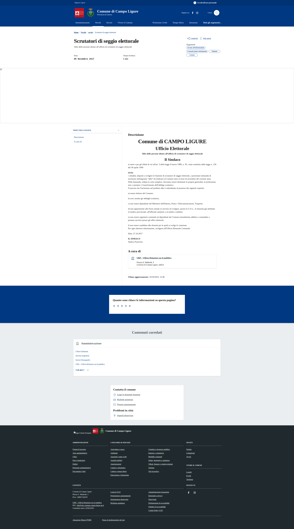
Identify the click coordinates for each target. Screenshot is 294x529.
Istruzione (193, 22)
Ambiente (114, 453)
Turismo (151, 468)
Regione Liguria (80, 3)
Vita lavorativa (153, 471)
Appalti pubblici (116, 460)
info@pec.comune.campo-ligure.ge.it (90, 505)
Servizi (109, 22)
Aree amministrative (80, 453)
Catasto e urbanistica (117, 468)
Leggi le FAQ (115, 492)
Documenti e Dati (79, 471)
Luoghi (189, 472)
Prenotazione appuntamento (120, 496)
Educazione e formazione (119, 475)
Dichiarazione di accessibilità (158, 503)
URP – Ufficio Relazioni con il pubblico (154, 258)
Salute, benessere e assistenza (159, 460)
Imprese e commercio (156, 453)
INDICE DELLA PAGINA (82, 130)
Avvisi (188, 457)
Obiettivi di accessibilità (157, 507)
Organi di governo (79, 449)
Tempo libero (178, 22)
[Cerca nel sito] (216, 12)
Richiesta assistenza (117, 503)
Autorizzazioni (115, 464)
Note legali (152, 499)
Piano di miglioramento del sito (113, 520)
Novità (98, 22)
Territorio (189, 479)
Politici (75, 464)
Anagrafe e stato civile (118, 457)
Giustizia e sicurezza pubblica (159, 449)
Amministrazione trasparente (158, 492)
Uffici (75, 457)
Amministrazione (82, 22)
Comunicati (190, 453)
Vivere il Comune (125, 22)
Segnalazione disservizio (119, 499)
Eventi (188, 476)
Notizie (189, 449)
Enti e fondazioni (79, 460)
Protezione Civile (160, 22)
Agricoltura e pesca (117, 449)
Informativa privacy (155, 496)
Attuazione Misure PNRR (82, 520)
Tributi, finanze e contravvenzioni (160, 464)
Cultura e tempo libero (118, 471)
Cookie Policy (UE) (155, 510)
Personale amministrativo (82, 468)
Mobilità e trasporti (155, 457)
